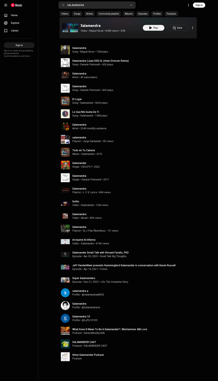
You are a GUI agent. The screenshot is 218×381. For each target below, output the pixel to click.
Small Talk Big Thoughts (113, 256)
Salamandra (91, 25)
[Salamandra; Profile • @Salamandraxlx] (129, 305)
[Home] (16, 5)
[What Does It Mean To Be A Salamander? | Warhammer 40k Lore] (129, 331)
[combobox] (101, 5)
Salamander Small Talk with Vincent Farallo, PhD (100, 252)
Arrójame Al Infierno (84, 239)
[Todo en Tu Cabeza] (129, 152)
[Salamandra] (70, 28)
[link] (19, 15)
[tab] (65, 13)
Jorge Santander (92, 141)
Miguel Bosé (96, 30)
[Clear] (131, 5)
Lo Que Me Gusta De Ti (85, 111)
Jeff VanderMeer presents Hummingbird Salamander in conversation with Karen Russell (124, 265)
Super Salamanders (83, 278)
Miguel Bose (87, 51)
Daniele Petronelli (90, 64)
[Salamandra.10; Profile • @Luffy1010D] (129, 318)
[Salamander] (129, 165)
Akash (84, 217)
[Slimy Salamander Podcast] (129, 356)
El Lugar (77, 99)
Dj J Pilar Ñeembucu (94, 230)
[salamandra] (129, 139)
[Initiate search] (63, 5)
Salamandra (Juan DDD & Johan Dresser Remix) (100, 60)
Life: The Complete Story (114, 281)
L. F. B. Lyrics (90, 192)
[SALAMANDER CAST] (129, 344)
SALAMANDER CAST (95, 345)
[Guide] (6, 5)
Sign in (199, 5)
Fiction (103, 269)
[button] (70, 27)
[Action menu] (192, 28)
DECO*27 (86, 166)
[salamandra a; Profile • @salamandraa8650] (129, 292)
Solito (75, 201)
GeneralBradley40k (94, 332)
